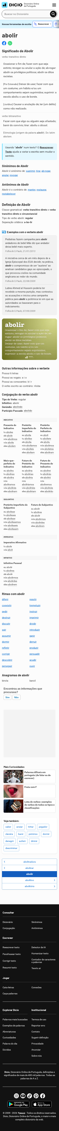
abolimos (12, 439)
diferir (5, 599)
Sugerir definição (40, 1037)
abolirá (47, 477)
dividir (33, 623)
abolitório (29, 886)
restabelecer (9, 193)
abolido (28, 410)
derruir (33, 641)
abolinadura (29, 861)
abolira (10, 470)
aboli (45, 435)
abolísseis (13, 525)
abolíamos (31, 445)
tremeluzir (35, 605)
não (16, 697)
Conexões (36, 987)
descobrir (7, 660)
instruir (33, 611)
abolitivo (29, 880)
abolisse (11, 511)
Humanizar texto (40, 953)
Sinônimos (36, 922)
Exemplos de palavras (14, 1025)
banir (20, 834)
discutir (6, 623)
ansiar (19, 826)
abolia (28, 435)
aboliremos (46, 484)
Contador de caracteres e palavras (43, 961)
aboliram (49, 452)
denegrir (9, 841)
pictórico (33, 834)
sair (4, 629)
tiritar (31, 826)
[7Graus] (21, 1113)
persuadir (35, 653)
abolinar (29, 868)
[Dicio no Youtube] (22, 1095)
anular (5, 175)
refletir (5, 647)
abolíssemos (14, 522)
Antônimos (37, 928)
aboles (9, 432)
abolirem (40, 526)
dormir (5, 641)
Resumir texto (10, 967)
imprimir (34, 617)
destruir (6, 617)
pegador (43, 826)
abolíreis (12, 488)
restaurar (41, 189)
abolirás (47, 474)
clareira (9, 834)
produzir (34, 647)
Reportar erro (38, 1025)
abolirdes (40, 522)
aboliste (47, 438)
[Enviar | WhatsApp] (10, 43)
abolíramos (9, 484)
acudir (33, 660)
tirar (38, 171)
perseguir (7, 666)
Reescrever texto (11, 947)
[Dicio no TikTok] (29, 1095)
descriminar (11, 848)
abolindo (17, 406)
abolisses (11, 515)
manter (31, 189)
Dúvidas (7, 1049)
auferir (22, 841)
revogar (14, 175)
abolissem (13, 529)
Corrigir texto (9, 961)
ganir (32, 635)
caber (8, 826)
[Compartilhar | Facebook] (4, 43)
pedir (4, 611)
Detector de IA (38, 947)
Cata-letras (8, 987)
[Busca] (53, 14)
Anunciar (36, 1049)
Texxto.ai (36, 968)
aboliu (47, 442)
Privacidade (37, 1043)
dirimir (34, 841)
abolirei (47, 470)
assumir (6, 635)
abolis (11, 442)
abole (9, 435)
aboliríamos (28, 484)
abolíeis (30, 449)
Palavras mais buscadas (15, 1019)
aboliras (10, 474)
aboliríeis (30, 488)
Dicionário (8, 922)
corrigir (6, 653)
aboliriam (31, 491)
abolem (12, 446)
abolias (28, 438)
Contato (35, 1031)
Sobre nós (36, 1055)
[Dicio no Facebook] (42, 1095)
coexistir (6, 605)
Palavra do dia (10, 1043)
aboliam (30, 452)
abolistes (49, 449)
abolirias (29, 474)
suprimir (30, 171)
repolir (33, 599)
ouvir (32, 666)
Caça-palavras (10, 993)
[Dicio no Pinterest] (36, 1095)
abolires (38, 512)
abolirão (49, 491)
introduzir (35, 629)
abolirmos (40, 519)
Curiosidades (9, 1037)
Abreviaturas (9, 1031)
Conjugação (9, 928)
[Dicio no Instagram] (16, 1095)
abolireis (48, 488)
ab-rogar (45, 171)
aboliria (28, 470)
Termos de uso (38, 1019)
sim (7, 697)
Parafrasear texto (12, 954)
